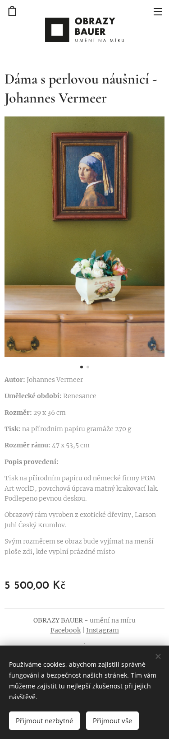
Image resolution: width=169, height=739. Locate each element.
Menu (158, 11)
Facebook (65, 630)
